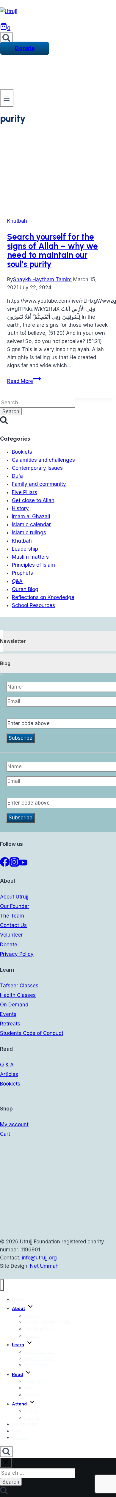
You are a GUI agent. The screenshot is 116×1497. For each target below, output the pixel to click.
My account (14, 1124)
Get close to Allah (33, 500)
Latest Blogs (36, 1381)
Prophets (22, 573)
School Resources (33, 605)
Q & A (7, 1065)
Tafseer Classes (19, 986)
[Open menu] (6, 98)
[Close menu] (2, 1285)
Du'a (17, 476)
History (20, 508)
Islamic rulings (29, 532)
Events (8, 1014)
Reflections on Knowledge (43, 597)
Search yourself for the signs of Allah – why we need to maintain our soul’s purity (52, 250)
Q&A (17, 581)
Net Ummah (44, 1266)
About (18, 1308)
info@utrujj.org (39, 1258)
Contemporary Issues (37, 468)
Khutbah (17, 221)
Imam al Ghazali (31, 516)
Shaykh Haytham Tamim (42, 279)
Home (18, 1299)
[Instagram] (14, 865)
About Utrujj (14, 897)
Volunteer (11, 935)
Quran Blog (25, 589)
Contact (31, 1335)
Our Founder (14, 906)
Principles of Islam (33, 565)
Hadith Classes (18, 995)
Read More (24, 381)
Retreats (10, 1024)
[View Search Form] (6, 37)
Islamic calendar (31, 524)
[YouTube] (23, 865)
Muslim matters (30, 557)
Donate (25, 48)
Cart (5, 1134)
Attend (19, 1403)
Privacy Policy (17, 954)
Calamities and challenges (43, 460)
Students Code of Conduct (31, 1033)
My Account (24, 1424)
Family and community (39, 484)
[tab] (58, 641)
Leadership (25, 549)
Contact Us (13, 925)
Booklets (22, 452)
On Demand (14, 1005)
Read (17, 1374)
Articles (9, 1074)
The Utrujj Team (39, 1328)
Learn (18, 1344)
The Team (12, 916)
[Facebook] (5, 865)
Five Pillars (24, 492)
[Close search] (6, 1463)
